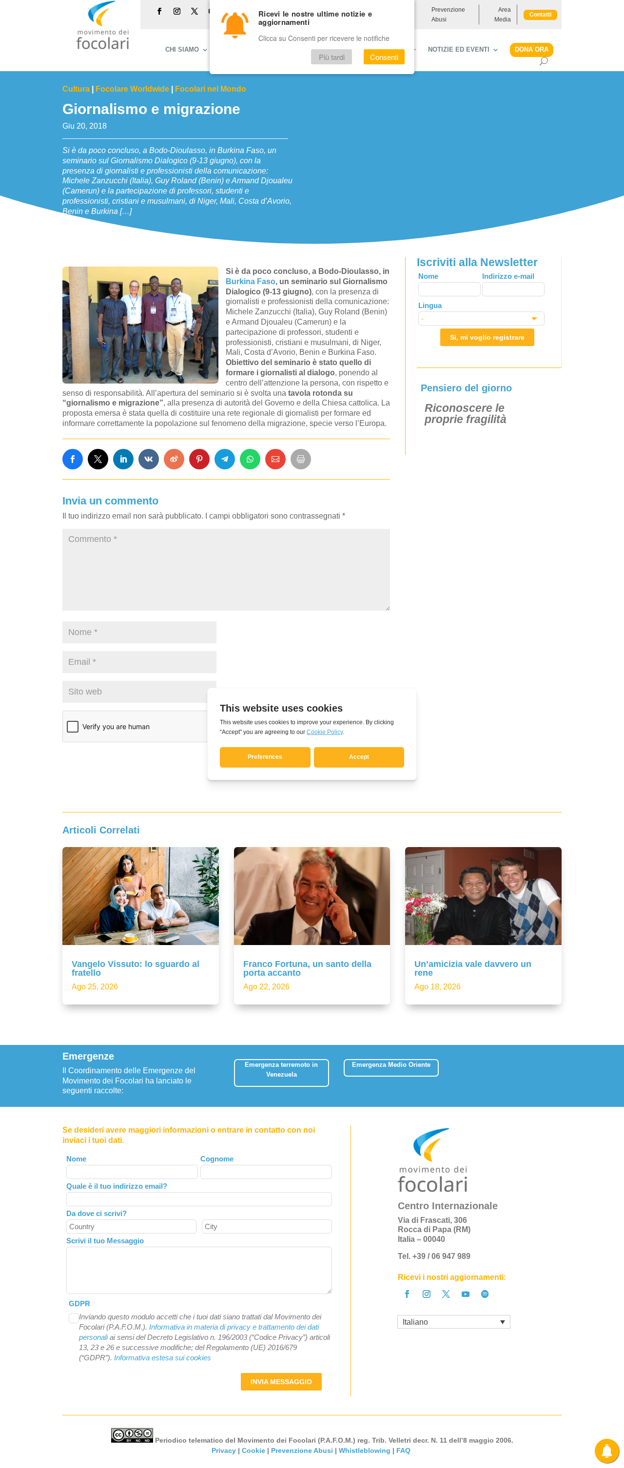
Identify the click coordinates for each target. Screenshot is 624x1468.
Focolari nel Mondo (210, 89)
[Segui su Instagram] (177, 11)
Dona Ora (531, 49)
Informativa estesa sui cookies (162, 1357)
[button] (555, 1076)
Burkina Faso (250, 281)
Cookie (253, 1450)
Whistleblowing (364, 1450)
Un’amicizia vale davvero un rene (472, 968)
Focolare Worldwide (132, 89)
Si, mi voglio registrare (487, 337)
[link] (72, 459)
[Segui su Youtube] (465, 1294)
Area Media (502, 14)
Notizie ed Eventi (458, 49)
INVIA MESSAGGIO (281, 1382)
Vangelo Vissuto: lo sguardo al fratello (135, 968)
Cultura (76, 89)
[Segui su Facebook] (159, 11)
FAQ (404, 1450)
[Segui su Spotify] (485, 1294)
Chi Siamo (182, 49)
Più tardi (332, 57)
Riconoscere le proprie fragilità (466, 413)
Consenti (384, 57)
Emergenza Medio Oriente (391, 1064)
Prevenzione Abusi (448, 14)
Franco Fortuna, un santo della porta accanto (307, 968)
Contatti (540, 14)
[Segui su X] (194, 11)
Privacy (224, 1450)
